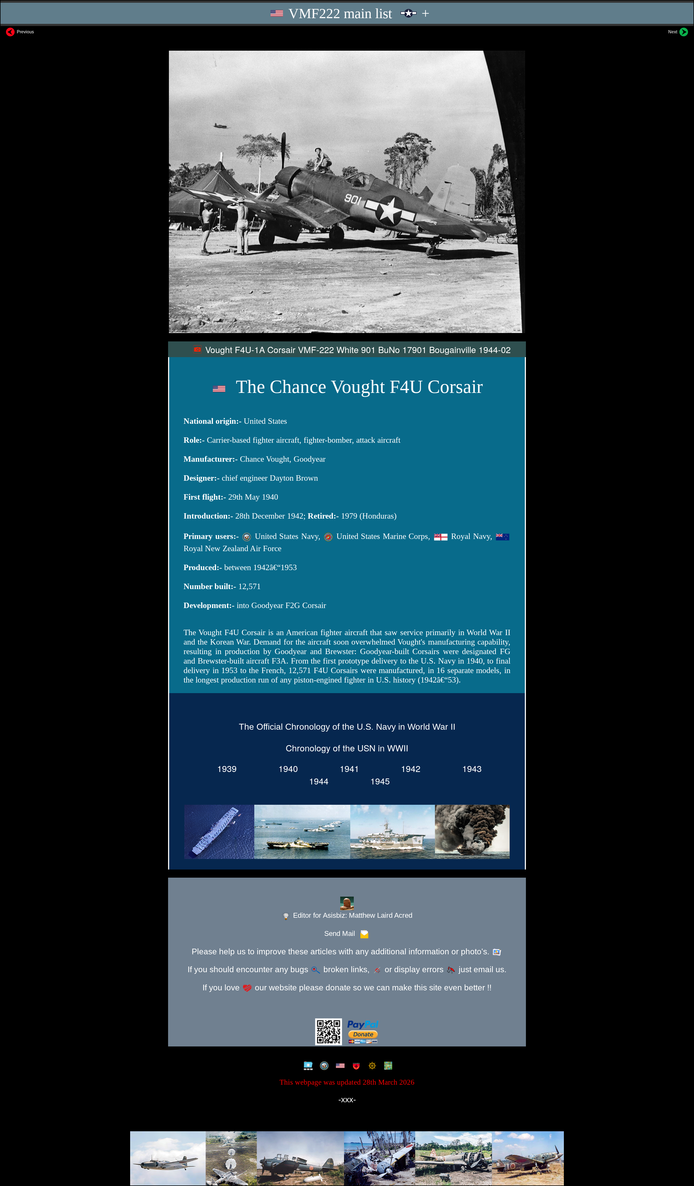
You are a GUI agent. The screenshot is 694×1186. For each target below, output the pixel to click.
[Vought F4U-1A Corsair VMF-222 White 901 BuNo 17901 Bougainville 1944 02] (347, 192)
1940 (286, 768)
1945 (377, 780)
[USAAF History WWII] (339, 1066)
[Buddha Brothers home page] (371, 1066)
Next (673, 32)
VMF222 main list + (357, 13)
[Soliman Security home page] (355, 1066)
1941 (347, 768)
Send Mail (341, 933)
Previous (25, 32)
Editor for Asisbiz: (351, 915)
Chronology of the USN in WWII (347, 747)
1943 (469, 768)
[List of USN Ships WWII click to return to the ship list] (347, 833)
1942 (408, 768)
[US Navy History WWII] (323, 1066)
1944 (316, 780)
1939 (224, 768)
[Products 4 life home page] (387, 1066)
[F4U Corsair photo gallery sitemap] (307, 1066)
